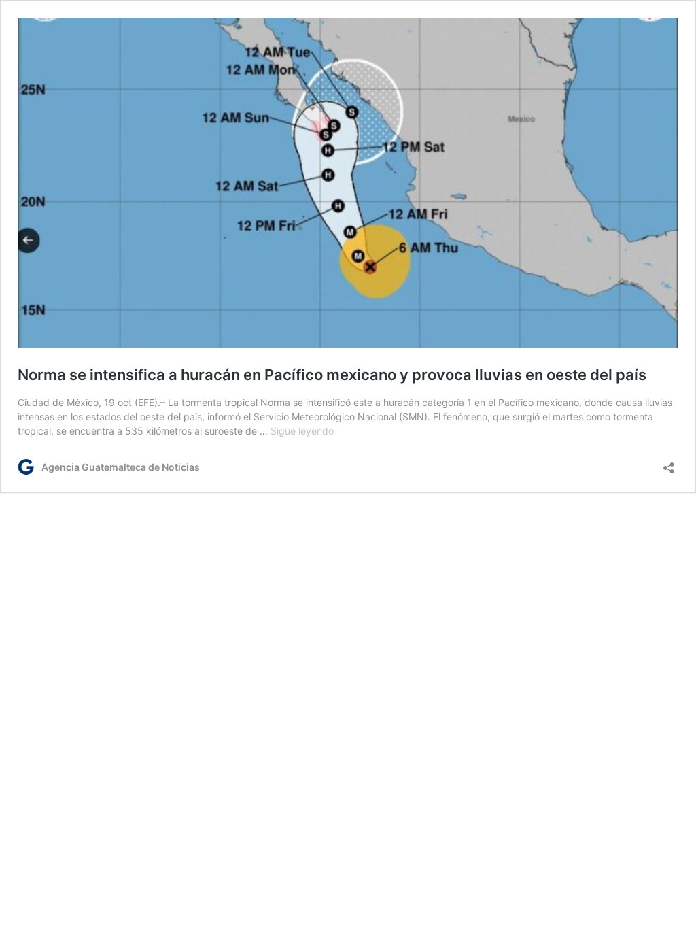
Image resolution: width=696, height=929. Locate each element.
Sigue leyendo (302, 431)
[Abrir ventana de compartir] (668, 463)
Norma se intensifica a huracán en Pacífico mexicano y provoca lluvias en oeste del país (332, 375)
